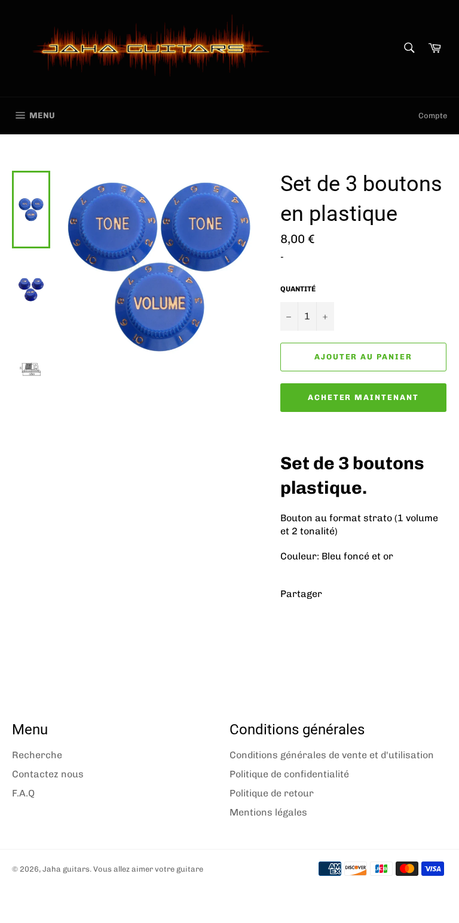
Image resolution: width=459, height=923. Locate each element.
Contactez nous (48, 774)
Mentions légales (268, 812)
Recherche (37, 755)
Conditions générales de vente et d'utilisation (332, 755)
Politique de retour (272, 793)
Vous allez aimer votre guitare (148, 868)
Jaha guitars (66, 868)
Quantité (298, 289)
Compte (432, 115)
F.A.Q (23, 793)
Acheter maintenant (363, 397)
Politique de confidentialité (289, 774)
